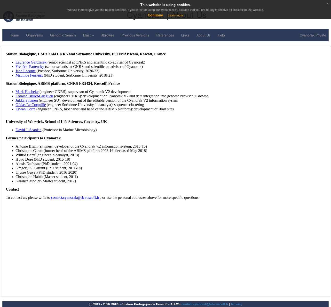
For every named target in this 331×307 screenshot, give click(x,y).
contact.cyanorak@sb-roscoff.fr (204, 304)
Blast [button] (87, 35)
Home (14, 35)
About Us (204, 35)
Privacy (236, 304)
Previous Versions (135, 35)
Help (221, 35)
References (165, 35)
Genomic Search (63, 35)
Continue (155, 15)
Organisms (34, 35)
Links (185, 35)
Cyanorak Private (313, 35)
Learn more (175, 15)
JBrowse (107, 35)
